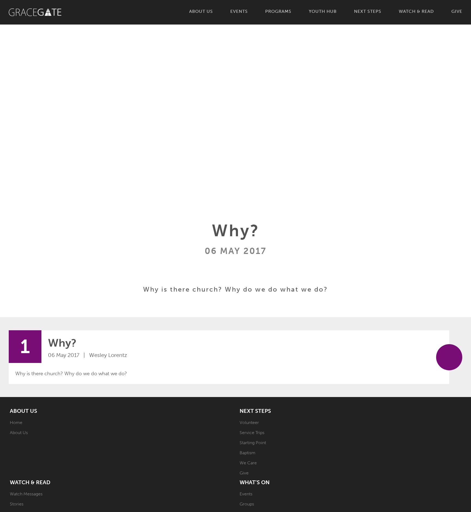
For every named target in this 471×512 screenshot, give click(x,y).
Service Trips (252, 432)
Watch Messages (26, 493)
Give (244, 472)
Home (16, 422)
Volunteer (249, 422)
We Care (248, 462)
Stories (16, 504)
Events (246, 493)
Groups (247, 504)
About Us (19, 432)
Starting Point (253, 442)
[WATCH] (449, 357)
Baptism (247, 452)
